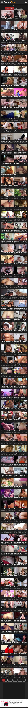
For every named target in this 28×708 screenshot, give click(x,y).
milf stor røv (21, 131)
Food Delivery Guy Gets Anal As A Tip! (20, 330)
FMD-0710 (16, 174)
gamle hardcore (8, 75)
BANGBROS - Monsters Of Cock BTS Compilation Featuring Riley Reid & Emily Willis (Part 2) (20, 230)
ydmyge (19, 19)
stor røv (17, 142)
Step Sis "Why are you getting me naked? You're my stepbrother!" (7, 642)
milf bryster (5, 53)
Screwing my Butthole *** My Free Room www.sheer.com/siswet (7, 620)
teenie (12, 521)
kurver (2, 655)
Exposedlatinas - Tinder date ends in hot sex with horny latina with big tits (20, 219)
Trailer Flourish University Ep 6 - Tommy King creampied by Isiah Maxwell (20, 408)
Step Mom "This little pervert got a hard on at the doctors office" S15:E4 (20, 430)
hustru (18, 398)
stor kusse (24, 298)
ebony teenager (4, 521)
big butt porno (24, 19)
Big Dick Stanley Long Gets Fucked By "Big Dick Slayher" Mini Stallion (7, 475)
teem (12, 621)
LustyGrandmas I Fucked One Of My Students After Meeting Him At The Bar (7, 330)
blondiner (3, 98)
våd (10, 398)
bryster (23, 64)
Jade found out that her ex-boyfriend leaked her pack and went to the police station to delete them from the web (20, 308)
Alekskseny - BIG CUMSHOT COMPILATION (7, 107)
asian (15, 19)
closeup (16, 365)
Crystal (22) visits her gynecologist (20, 364)
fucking (16, 543)
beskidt (13, 655)
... (21, 680)
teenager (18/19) (21, 109)
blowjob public (4, 153)
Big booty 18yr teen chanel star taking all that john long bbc (7, 286)
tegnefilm (10, 499)
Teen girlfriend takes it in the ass (20, 274)
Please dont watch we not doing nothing (7, 653)
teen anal (16, 610)
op (7, 387)
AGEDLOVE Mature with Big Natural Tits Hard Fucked (20, 397)
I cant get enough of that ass (7, 174)
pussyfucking (9, 265)
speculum (25, 365)
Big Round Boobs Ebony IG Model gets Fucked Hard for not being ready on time (7, 664)
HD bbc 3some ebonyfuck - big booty (20, 631)
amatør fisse (22, 599)
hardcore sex (17, 476)
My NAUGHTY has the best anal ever (7, 408)
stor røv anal (10, 64)
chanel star (3, 365)
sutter (22, 499)
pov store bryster (22, 677)
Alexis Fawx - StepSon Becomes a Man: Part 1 (7, 118)
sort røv (7, 398)
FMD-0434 (16, 208)
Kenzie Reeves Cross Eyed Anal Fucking (20, 96)
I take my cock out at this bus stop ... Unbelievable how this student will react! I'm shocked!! (20, 508)
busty (23, 242)
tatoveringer (19, 164)
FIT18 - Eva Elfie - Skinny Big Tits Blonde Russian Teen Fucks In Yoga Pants (7, 252)
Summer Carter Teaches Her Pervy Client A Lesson (20, 664)
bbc (20, 231)
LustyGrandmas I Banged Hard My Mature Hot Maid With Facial (20, 453)
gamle (26, 164)
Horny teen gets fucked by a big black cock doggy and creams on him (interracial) (20, 586)
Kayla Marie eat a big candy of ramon (7, 85)
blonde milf (5, 19)
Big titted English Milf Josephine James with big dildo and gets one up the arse (7, 386)
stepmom (16, 521)
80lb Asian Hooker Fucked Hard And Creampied (7, 609)
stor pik (23, 98)
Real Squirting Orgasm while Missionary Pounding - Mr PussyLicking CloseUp (7, 208)
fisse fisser (3, 187)
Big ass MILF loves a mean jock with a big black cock (20, 185)
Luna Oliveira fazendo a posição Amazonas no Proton (20, 676)
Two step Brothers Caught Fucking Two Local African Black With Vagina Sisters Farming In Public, (20, 196)
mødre (7, 131)
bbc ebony (16, 632)
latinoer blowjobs (22, 309)
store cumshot (22, 120)
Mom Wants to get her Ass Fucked (20, 497)
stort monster (7, 621)
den (17, 309)
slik (7, 86)
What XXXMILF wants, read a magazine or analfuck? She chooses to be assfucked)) (20, 442)
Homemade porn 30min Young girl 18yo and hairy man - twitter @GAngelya (7, 319)
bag (26, 231)
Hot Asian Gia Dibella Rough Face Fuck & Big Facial (7, 274)
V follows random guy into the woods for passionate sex (20, 63)
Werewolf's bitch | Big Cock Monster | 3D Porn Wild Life (7, 508)
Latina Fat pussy (18, 486)
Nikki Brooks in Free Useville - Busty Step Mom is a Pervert (20, 575)
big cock (4, 86)
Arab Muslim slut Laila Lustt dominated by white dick (20, 252)
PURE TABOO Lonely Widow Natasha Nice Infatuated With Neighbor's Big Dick (20, 653)
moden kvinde (4, 577)
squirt (21, 153)
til (14, 142)
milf (1, 31)
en (15, 265)
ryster (9, 655)
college (24, 410)
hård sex (8, 187)
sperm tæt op (4, 554)
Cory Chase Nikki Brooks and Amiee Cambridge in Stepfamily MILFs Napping (20, 553)
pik (24, 276)
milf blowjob (3, 331)
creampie (23, 354)
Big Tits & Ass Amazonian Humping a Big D (20, 341)
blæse (13, 120)
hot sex (22, 476)
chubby (3, 421)
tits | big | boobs (9, 432)
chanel (9, 287)
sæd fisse (3, 276)
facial (2, 231)
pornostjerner (17, 343)
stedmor (16, 120)
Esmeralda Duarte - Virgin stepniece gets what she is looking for (7, 542)
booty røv (12, 176)
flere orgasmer (17, 298)
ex (14, 309)
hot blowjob (17, 220)
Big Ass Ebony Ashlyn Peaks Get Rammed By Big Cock (20, 564)
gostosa (24, 320)
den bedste (3, 410)
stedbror (2, 643)
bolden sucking (9, 231)
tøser (4, 120)
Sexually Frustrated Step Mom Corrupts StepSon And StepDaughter (20, 475)
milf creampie (13, 298)
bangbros (16, 231)
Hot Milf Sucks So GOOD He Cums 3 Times (20, 642)
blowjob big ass (19, 265)
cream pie (25, 75)
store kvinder (21, 465)
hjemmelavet (10, 532)
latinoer (16, 42)
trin (21, 554)
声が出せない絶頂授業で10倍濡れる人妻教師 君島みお (20, 74)
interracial (3, 666)
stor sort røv (8, 343)
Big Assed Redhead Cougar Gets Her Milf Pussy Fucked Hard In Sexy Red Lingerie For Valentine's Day (20, 130)
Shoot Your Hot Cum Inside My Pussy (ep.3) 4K (7, 531)
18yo (11, 209)
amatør (4, 209)
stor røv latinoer (9, 421)
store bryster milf (23, 387)
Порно (7, 2)
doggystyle (19, 198)
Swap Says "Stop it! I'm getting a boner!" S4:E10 (20, 263)
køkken (2, 376)
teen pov (3, 253)
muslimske (25, 253)
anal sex (8, 410)
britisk (21, 398)
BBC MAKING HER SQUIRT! (7, 631)
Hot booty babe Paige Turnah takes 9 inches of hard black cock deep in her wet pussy (7, 397)
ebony (20, 320)
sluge (9, 253)
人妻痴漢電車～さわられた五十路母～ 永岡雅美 (20, 18)
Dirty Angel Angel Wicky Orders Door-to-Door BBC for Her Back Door (7, 18)
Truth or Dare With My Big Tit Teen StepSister (20, 352)
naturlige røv (23, 421)
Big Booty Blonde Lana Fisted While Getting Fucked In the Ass (7, 96)
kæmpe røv (7, 198)
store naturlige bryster (13, 465)
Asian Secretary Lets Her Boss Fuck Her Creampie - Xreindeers (7, 185)
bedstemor (24, 643)
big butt (13, 343)
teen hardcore (4, 532)
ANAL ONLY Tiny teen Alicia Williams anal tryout (20, 609)
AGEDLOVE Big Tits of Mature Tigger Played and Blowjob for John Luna (20, 241)
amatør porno (11, 599)
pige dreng (10, 643)
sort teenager (4, 588)
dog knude (11, 510)
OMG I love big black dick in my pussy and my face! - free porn (20, 85)
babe (2, 510)
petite (6, 242)
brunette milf (24, 343)
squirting (16, 75)
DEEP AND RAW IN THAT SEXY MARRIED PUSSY (7, 297)
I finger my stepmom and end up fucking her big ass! (20, 519)
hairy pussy (5, 320)
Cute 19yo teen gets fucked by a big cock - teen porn (7, 598)
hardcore (3, 42)
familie (9, 376)
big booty (3, 287)
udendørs (9, 577)
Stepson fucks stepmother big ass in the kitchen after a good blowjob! (20, 118)
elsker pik (16, 187)
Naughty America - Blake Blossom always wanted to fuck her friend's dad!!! (20, 52)
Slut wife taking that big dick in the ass (7, 163)
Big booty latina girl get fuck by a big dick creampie (7, 341)
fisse (4, 265)
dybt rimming (8, 98)
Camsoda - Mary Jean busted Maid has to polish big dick (20, 141)
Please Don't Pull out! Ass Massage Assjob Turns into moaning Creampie (20, 464)
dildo (15, 499)
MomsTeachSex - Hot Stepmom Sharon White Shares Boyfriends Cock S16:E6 (7, 241)
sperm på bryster (12, 387)
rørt (10, 131)
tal (13, 31)
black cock (16, 287)
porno (15, 176)
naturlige (16, 387)
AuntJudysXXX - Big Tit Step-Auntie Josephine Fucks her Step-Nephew (20, 542)
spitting (9, 220)
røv (23, 164)
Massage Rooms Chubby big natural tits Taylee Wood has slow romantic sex (20, 531)
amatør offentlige (11, 153)
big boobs (25, 398)
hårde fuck (13, 443)
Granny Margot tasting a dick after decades (7, 486)
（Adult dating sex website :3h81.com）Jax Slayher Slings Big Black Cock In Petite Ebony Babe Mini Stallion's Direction (7, 676)
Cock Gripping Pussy (19, 286)
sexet (11, 588)
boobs (8, 565)
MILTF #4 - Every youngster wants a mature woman (7, 575)
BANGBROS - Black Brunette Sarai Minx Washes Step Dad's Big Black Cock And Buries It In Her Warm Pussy (20, 319)
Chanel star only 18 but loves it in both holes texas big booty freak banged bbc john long (7, 364)
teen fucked (17, 588)
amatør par (11, 109)
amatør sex (8, 666)
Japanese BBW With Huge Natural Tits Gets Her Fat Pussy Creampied (7, 196)
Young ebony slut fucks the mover (7, 519)
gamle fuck (21, 655)
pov (3, 31)
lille (25, 98)
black (15, 153)
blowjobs (5, 64)
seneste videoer (18, 8)
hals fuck (7, 276)
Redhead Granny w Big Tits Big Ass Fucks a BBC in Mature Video (20, 419)
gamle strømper (21, 543)
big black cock (22, 287)
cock (15, 109)
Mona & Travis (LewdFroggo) (7, 497)
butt (11, 410)
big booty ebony (12, 365)
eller (20, 31)
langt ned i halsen (22, 42)
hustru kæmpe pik (5, 164)
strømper (3, 454)
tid (26, 621)
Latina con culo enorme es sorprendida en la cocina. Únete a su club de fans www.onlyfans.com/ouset (7, 419)
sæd (2, 53)
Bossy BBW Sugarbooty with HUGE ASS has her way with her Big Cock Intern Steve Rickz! (20, 598)
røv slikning (6, 476)
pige (2, 320)
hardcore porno (20, 176)
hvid (15, 253)
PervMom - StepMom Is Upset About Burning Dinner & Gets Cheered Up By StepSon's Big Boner (7, 40)
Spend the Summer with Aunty (7, 29)
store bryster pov (9, 31)
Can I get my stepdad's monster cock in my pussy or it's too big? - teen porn (20, 29)
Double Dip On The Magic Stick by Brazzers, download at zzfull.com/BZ (7, 308)
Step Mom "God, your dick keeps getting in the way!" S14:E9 (7, 230)
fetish (19, 487)
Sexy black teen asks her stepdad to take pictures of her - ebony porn (7, 586)
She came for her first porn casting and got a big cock (20, 375)
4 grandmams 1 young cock (20, 163)
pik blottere (22, 510)
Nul (27, 354)
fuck (15, 53)
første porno (17, 376)
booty (6, 287)
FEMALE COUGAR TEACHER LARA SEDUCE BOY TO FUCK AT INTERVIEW (7, 74)
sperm (2, 499)
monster (16, 31)
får (21, 588)
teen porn (25, 376)
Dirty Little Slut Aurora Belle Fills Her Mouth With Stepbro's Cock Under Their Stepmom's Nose (7, 352)
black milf (3, 632)
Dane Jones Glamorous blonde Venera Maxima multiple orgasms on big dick (20, 297)
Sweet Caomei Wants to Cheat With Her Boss (7, 453)
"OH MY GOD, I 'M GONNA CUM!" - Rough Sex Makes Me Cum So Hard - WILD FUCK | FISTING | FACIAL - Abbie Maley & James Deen (7, 442)
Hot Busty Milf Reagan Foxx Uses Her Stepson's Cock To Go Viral (7, 141)
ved (15, 410)
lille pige (16, 432)
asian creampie (11, 610)
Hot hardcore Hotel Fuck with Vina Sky (7, 263)
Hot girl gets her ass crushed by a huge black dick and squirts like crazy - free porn (20, 152)
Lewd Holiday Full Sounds (7, 430)
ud (15, 510)
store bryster (24, 53)
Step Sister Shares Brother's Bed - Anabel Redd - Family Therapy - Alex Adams (7, 564)
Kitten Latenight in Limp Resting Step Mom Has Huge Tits (7, 130)
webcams (25, 565)
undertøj (26, 142)
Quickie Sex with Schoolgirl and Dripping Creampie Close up (7, 553)
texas (7, 365)
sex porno (10, 19)
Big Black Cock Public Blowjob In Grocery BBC (7, 152)
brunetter (16, 655)
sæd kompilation (4, 109)
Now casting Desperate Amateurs (20, 620)
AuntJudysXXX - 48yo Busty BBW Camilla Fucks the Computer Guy (7, 52)
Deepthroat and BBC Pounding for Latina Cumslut (20, 40)
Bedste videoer (9, 8)
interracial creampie (5, 298)
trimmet (19, 53)
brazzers (9, 309)
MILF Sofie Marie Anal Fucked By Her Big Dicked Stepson (7, 464)
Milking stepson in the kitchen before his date (7, 375)
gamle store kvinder (13, 53)
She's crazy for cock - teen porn (20, 107)
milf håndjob (8, 42)
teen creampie (4, 220)
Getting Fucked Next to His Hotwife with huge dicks (7, 63)
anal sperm (16, 331)
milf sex (26, 476)
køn (15, 64)
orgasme (20, 365)
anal (2, 19)
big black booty (5, 176)
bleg (26, 131)
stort (2, 64)
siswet (2, 621)
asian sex (12, 276)
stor (20, 64)
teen (10, 86)
